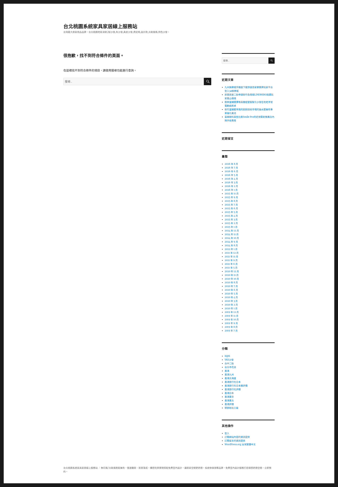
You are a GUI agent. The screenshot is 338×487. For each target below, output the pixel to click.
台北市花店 (230, 367)
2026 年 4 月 (231, 178)
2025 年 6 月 (231, 208)
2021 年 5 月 (231, 267)
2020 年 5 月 (231, 293)
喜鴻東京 (229, 396)
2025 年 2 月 (231, 223)
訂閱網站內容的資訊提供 (237, 436)
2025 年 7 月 (231, 204)
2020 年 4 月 (231, 297)
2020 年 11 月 (232, 275)
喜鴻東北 (229, 400)
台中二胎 (229, 363)
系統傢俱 (209, 467)
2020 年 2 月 (231, 304)
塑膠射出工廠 (231, 407)
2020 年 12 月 (232, 271)
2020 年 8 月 (231, 282)
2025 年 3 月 (231, 219)
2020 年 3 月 (231, 301)
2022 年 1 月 (231, 249)
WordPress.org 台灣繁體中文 (240, 444)
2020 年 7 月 (231, 286)
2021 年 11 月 (231, 256)
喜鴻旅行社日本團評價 (236, 385)
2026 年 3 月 (231, 182)
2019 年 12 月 (232, 312)
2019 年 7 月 (231, 330)
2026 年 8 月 (231, 163)
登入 (227, 433)
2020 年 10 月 (232, 278)
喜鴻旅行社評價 (233, 389)
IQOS (227, 356)
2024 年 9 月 (231, 241)
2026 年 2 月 (231, 186)
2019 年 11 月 (231, 315)
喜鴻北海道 (230, 378)
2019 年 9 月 (231, 323)
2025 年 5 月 (231, 212)
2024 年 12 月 (232, 230)
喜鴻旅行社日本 (233, 381)
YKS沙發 (229, 359)
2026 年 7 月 (231, 167)
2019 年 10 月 (232, 319)
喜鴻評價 (229, 404)
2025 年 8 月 (231, 200)
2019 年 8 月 (231, 326)
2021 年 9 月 (231, 260)
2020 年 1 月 (231, 308)
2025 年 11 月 (232, 193)
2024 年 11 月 (232, 234)
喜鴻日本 (229, 393)
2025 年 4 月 (231, 215)
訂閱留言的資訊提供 (235, 440)
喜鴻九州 (229, 374)
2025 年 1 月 (231, 226)
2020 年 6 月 (231, 289)
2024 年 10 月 (232, 238)
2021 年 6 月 (231, 263)
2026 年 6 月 (231, 171)
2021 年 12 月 (232, 252)
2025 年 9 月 (231, 197)
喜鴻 (227, 370)
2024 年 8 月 (231, 245)
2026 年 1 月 (231, 189)
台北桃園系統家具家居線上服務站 (100, 26)
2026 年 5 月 (231, 175)
